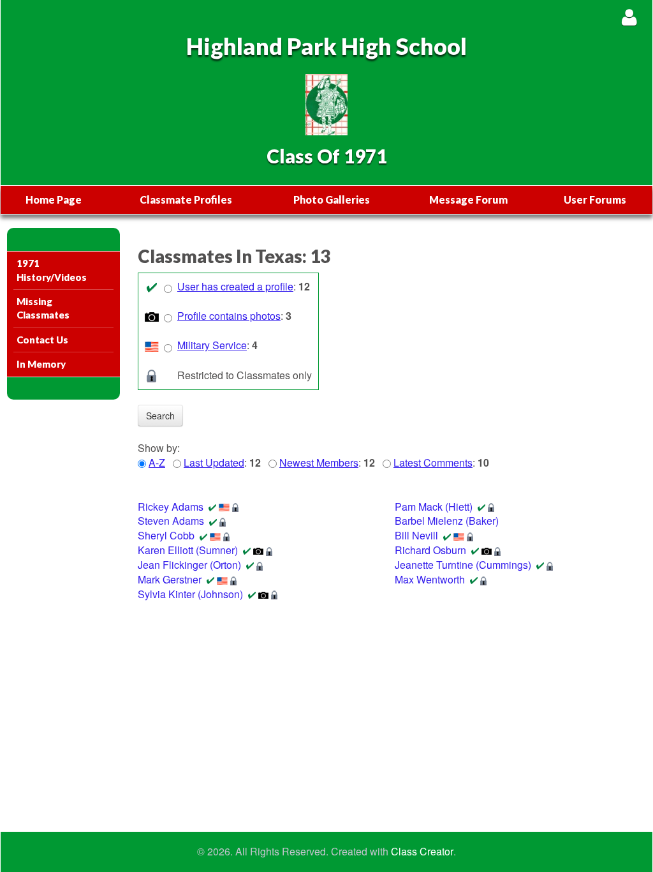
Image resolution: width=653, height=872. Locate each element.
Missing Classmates (43, 308)
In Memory (41, 364)
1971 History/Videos (52, 269)
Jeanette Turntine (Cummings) (463, 564)
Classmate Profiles (186, 199)
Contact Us (42, 339)
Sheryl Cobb (166, 535)
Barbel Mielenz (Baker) (447, 520)
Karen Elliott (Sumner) (188, 550)
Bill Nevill (416, 535)
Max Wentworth (430, 579)
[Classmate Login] (629, 17)
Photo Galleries (331, 199)
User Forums (595, 199)
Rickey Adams (170, 506)
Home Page (54, 199)
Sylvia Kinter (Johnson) (190, 594)
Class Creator (422, 852)
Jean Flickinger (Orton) (189, 564)
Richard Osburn (430, 550)
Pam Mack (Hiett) (434, 506)
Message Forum (468, 199)
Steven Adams (171, 520)
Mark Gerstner (170, 579)
